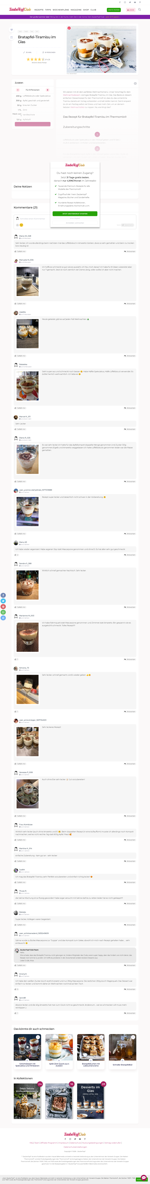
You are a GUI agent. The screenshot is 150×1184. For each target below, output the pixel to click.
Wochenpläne (61, 10)
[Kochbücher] (11, 30)
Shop (86, 10)
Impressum (64, 1143)
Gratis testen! (114, 10)
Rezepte (39, 10)
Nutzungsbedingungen (92, 1143)
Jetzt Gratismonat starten (75, 214)
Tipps (48, 10)
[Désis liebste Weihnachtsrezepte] (27, 1101)
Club (93, 10)
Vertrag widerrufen (113, 1143)
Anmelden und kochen (75, 223)
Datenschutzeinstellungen (75, 1147)
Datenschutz (75, 1143)
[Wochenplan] (11, 38)
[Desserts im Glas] (91, 1101)
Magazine (76, 10)
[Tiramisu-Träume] (59, 1101)
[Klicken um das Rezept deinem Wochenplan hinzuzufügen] (38, 1037)
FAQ (31, 1143)
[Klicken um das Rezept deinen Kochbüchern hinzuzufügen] (27, 1060)
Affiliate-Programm (49, 1143)
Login (131, 10)
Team (36, 1143)
